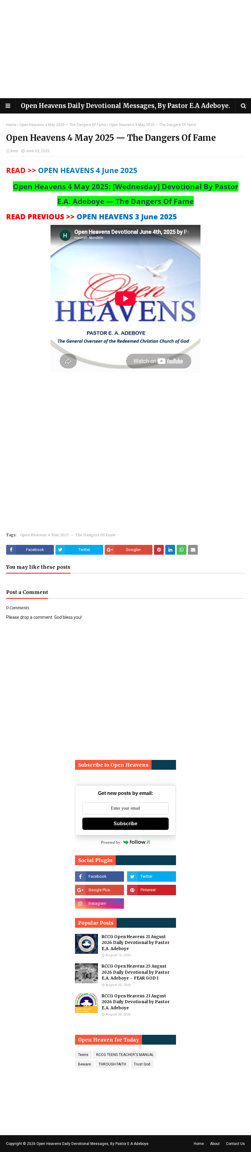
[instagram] (99, 903)
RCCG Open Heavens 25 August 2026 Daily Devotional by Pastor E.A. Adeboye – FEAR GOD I (136, 972)
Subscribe (125, 823)
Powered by (110, 842)
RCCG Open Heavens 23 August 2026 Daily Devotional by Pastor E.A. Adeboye (136, 1002)
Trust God (142, 1064)
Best (14, 151)
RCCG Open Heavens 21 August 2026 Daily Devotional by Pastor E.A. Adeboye (136, 942)
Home (11, 125)
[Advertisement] (125, 49)
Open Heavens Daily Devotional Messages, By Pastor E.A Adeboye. (125, 106)
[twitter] (151, 876)
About (215, 1144)
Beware (84, 1064)
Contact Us (235, 1144)
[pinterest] (151, 890)
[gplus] (99, 890)
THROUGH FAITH (112, 1064)
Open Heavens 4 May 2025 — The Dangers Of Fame (62, 125)
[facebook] (99, 876)
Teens (83, 1055)
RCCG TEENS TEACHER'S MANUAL (125, 1055)
